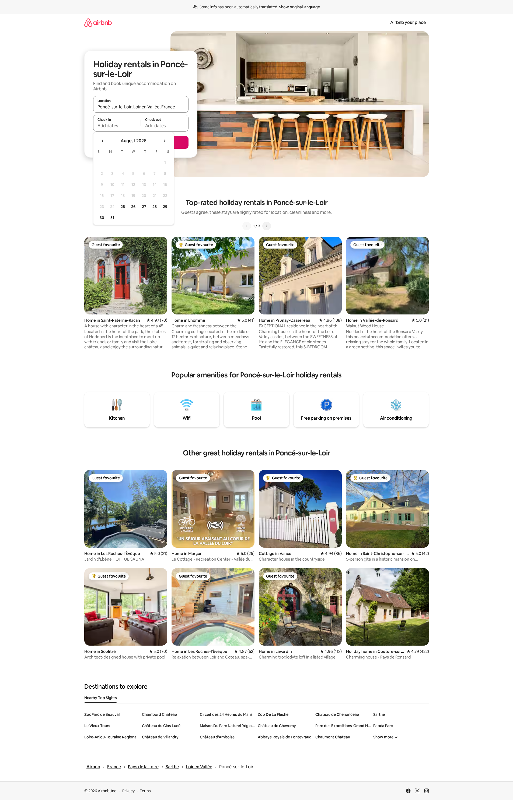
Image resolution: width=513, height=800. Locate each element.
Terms (145, 790)
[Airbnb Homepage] (98, 22)
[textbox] (117, 125)
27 (144, 206)
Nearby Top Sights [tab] (100, 697)
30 (102, 217)
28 (154, 206)
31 (112, 217)
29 (165, 206)
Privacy (128, 790)
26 (133, 206)
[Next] (266, 226)
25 (123, 206)
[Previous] (246, 226)
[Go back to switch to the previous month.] (102, 141)
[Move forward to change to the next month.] (164, 141)
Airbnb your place (408, 22)
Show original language (299, 7)
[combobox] (140, 107)
